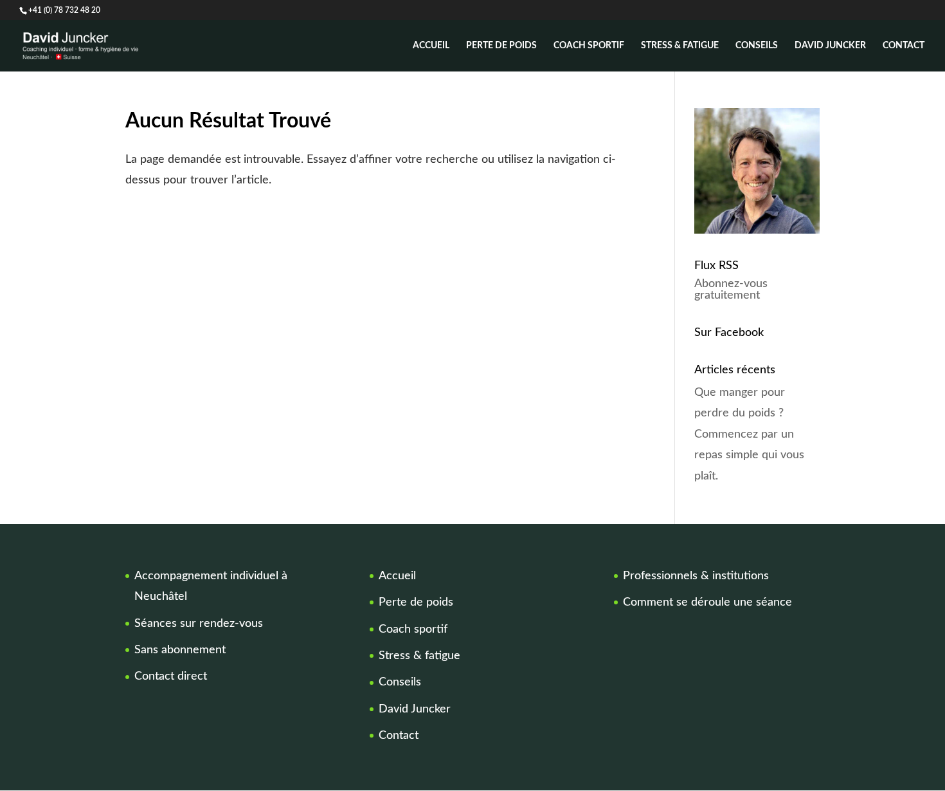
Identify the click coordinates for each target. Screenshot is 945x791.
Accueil (431, 45)
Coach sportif (589, 45)
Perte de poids (501, 45)
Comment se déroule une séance (707, 602)
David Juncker (830, 45)
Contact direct (170, 676)
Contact (903, 45)
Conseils (756, 45)
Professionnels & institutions (696, 576)
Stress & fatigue (680, 45)
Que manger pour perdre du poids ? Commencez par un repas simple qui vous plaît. (749, 434)
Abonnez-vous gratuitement (731, 289)
